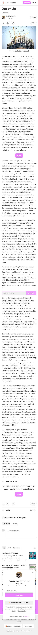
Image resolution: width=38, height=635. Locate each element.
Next (31, 510)
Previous (7, 510)
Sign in (34, 3)
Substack (9, 631)
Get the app (29, 626)
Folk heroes (28, 391)
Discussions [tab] (16, 548)
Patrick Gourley (11, 16)
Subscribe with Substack (20, 603)
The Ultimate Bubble (10, 553)
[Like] (3, 23)
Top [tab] (4, 548)
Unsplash (26, 51)
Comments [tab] (6, 524)
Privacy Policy (22, 611)
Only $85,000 (11, 113)
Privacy (20, 619)
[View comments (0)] (8, 23)
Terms (26, 619)
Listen (34, 17)
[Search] (34, 548)
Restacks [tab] (14, 524)
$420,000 (25, 61)
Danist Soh (18, 51)
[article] (19, 557)
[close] (32, 572)
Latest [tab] (9, 548)
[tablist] (10, 524)
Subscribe (27, 3)
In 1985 (23, 108)
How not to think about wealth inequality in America (14, 566)
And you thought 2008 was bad (12, 556)
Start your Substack (14, 626)
